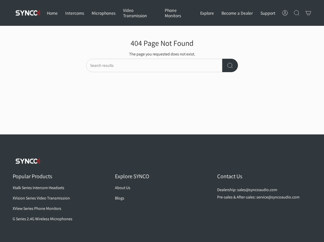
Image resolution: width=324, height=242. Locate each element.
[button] (75, 13)
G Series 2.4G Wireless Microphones (42, 218)
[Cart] (308, 13)
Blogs (119, 198)
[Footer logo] (28, 161)
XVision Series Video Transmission (41, 198)
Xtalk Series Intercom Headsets (38, 187)
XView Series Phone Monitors (37, 208)
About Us (122, 187)
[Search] (230, 65)
